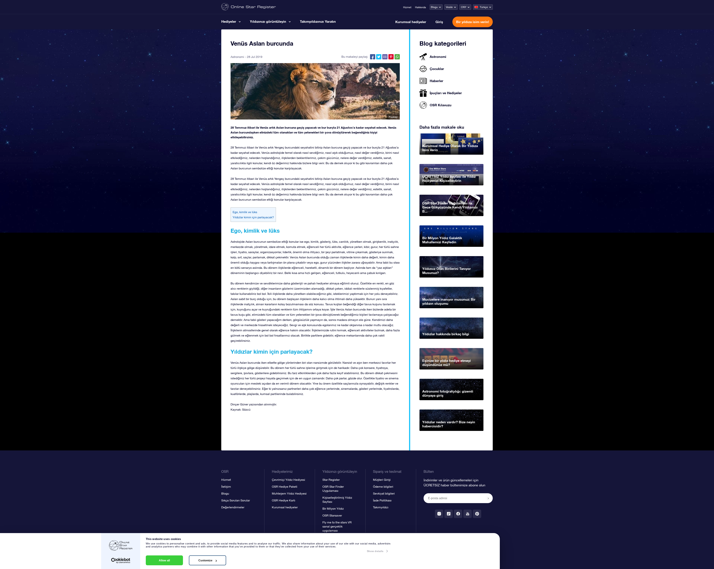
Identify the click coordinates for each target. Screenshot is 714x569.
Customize (205, 560)
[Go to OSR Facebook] (458, 514)
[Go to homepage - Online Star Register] (248, 7)
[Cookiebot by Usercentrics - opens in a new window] (120, 560)
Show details (375, 551)
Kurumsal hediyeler (410, 22)
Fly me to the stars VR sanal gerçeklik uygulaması (337, 526)
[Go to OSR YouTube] (467, 514)
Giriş (439, 22)
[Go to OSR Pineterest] (477, 514)
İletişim (226, 486)
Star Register (331, 479)
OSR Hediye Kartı (283, 500)
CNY (463, 7)
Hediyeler (228, 21)
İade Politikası (382, 500)
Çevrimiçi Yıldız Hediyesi (288, 479)
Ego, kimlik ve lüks (245, 212)
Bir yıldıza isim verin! (472, 22)
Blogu (434, 7)
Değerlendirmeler (232, 507)
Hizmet (407, 7)
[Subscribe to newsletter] (488, 498)
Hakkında (420, 7)
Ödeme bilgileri (383, 486)
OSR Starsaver (332, 515)
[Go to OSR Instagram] (439, 514)
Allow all (164, 560)
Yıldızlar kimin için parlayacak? (253, 217)
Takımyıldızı (380, 507)
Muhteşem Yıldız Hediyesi (289, 493)
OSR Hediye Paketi (284, 486)
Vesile (449, 7)
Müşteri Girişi (382, 479)
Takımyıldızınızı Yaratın (318, 21)
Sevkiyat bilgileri (384, 493)
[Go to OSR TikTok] (448, 514)
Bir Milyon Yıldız (333, 508)
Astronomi (237, 56)
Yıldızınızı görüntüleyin (268, 21)
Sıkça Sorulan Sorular (235, 500)
